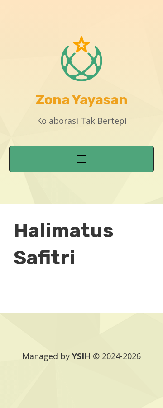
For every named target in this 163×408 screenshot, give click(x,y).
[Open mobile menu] (81, 159)
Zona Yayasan (82, 100)
